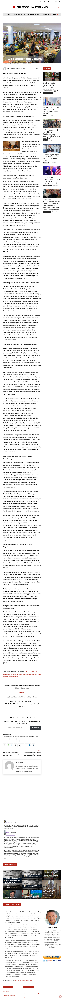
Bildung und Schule (29, 894)
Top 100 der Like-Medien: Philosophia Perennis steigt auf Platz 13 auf (11, 754)
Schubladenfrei (11, 53)
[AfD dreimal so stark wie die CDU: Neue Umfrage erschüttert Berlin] (52, 101)
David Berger (52, 927)
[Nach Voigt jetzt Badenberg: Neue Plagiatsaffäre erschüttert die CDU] (32, 886)
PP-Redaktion (11, 68)
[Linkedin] (29, 745)
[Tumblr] (33, 745)
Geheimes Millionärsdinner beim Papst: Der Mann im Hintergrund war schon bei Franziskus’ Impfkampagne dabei (51, 205)
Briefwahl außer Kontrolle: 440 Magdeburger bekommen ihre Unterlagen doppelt (50, 87)
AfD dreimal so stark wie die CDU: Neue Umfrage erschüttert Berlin (51, 110)
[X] (4, 745)
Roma (14, 741)
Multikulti (27, 738)
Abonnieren (35, 727)
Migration (27, 872)
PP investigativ (47, 211)
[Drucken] (15, 745)
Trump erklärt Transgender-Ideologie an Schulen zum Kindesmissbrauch (52, 180)
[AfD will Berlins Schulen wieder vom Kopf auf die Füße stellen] (32, 896)
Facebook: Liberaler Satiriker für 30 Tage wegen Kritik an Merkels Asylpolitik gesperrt (32, 754)
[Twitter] (44, 1)
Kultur (45, 886)
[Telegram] (11, 745)
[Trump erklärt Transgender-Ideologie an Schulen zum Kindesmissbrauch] (52, 170)
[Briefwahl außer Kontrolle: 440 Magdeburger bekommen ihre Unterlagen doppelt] (52, 76)
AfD (44, 115)
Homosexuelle (20, 738)
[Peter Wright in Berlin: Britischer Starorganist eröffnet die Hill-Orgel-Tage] (51, 890)
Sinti (18, 741)
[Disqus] (22, 797)
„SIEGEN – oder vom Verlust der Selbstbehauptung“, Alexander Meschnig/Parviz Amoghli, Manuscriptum (22, 674)
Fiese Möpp (46, 162)
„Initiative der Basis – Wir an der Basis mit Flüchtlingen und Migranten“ (19, 736)
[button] (59, 8)
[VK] (22, 745)
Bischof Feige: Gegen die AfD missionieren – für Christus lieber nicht (51, 158)
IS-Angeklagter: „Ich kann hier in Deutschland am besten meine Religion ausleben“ (51, 134)
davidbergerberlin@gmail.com (23, 980)
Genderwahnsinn (48, 185)
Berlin (37, 736)
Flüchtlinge (6, 738)
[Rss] (59, 1)
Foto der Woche (47, 873)
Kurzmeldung (8, 875)
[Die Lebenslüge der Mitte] (12, 896)
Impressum (6, 991)
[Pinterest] (52, 1)
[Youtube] (48, 1)
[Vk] (55, 1)
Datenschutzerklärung (9, 995)
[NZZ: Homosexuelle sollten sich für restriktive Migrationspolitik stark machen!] (32, 876)
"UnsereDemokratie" (48, 93)
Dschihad (46, 140)
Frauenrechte (13, 738)
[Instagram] (40, 1)
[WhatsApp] (8, 745)
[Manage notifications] (60, 996)
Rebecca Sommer (7, 741)
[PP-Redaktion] (5, 68)
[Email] (19, 745)
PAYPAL (22, 692)
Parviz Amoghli (34, 738)
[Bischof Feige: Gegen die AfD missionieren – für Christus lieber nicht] (52, 148)
